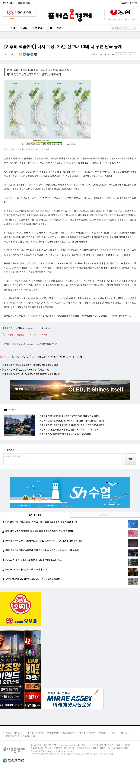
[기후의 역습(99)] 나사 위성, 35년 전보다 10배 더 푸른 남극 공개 (63, 46)
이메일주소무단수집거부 (86, 733)
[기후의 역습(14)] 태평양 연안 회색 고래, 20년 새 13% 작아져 (65, 434)
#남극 (10, 334)
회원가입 (133, 2)
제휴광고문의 (19, 733)
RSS (36, 736)
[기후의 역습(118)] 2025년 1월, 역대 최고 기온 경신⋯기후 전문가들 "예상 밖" (72, 420)
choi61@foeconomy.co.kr (25, 328)
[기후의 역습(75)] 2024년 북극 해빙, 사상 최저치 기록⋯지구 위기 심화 (68, 429)
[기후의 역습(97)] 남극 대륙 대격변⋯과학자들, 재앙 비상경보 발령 (30, 364)
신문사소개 (7, 733)
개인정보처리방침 (53, 733)
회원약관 (40, 733)
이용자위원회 (124, 733)
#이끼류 (33, 334)
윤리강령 (113, 733)
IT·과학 (23, 28)
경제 (12, 28)
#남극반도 (21, 334)
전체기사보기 (8, 2)
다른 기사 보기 (45, 328)
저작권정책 (102, 733)
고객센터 (26, 736)
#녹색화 (43, 334)
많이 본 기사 (35, 514)
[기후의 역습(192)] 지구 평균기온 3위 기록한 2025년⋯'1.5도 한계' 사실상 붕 (71, 425)
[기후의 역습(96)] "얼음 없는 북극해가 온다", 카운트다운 (25, 369)
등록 (130, 459)
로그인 (124, 2)
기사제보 (30, 733)
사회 (49, 28)
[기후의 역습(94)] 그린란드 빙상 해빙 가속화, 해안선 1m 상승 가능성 (31, 373)
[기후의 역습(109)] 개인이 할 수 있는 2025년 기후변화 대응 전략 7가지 (69, 416)
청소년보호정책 (68, 733)
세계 (59, 28)
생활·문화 (37, 28)
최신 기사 (105, 514)
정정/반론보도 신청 (13, 736)
